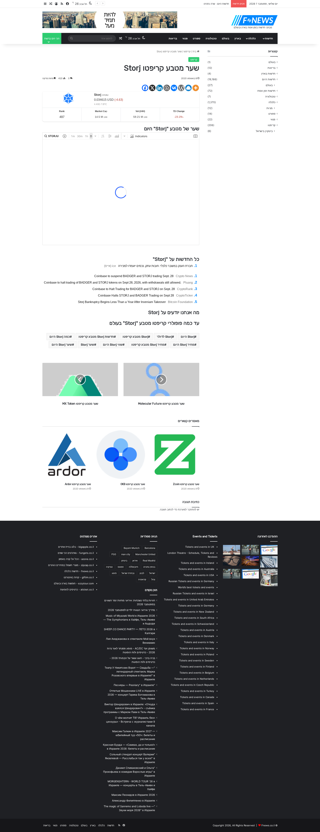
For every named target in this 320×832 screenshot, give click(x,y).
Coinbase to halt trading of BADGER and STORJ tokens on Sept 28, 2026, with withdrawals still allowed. (112, 282)
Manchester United (145, 554)
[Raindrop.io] (188, 88)
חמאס (121, 566)
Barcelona (150, 548)
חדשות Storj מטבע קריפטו (96, 336)
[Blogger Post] (167, 88)
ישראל (152, 573)
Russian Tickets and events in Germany (191, 581)
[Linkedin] (159, 88)
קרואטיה (142, 579)
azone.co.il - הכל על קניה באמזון (76, 559)
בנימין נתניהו (149, 566)
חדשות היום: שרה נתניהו (216, 3)
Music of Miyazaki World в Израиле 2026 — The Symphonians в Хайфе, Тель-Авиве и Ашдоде (129, 619)
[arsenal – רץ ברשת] (269, 577)
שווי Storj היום (113, 344)
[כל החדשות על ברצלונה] (250, 561)
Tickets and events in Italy (199, 642)
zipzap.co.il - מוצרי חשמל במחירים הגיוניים (71, 565)
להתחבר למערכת (187, 509)
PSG (113, 554)
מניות (269, 108)
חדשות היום (268, 79)
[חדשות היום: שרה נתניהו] (231, 550)
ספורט (196, 38)
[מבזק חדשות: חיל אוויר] (250, 574)
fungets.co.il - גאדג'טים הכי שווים (76, 552)
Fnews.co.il (268, 825)
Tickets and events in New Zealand (193, 611)
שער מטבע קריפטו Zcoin (186, 484)
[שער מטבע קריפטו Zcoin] (175, 454)
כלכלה (252, 38)
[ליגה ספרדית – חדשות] (250, 550)
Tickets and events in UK (199, 546)
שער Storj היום (62, 344)
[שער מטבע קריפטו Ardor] (66, 454)
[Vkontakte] (174, 88)
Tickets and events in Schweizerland (193, 623)
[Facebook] (145, 88)
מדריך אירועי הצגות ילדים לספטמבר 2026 (131, 610)
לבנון (142, 573)
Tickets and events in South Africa (194, 617)
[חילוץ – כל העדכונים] (269, 561)
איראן (135, 560)
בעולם (225, 38)
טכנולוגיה (211, 38)
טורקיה (109, 566)
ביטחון (124, 560)
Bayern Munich (131, 548)
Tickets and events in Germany (196, 605)
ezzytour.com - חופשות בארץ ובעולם (74, 583)
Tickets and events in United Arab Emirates (189, 599)
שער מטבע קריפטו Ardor (78, 484)
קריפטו (187, 51)
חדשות (269, 38)
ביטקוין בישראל (264, 131)
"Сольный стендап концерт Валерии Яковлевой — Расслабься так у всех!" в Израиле (130, 758)
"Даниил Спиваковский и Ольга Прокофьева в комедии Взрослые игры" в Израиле (129, 771)
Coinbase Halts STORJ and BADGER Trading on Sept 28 (136, 295)
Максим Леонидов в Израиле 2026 (133, 794)
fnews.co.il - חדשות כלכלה (79, 571)
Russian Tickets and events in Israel (193, 593)
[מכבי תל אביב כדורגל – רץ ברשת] (231, 574)
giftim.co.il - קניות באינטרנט (79, 577)
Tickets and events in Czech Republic (192, 684)
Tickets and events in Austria (197, 629)
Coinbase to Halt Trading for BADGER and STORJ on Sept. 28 (133, 289)
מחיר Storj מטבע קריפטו (147, 344)
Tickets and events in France (197, 709)
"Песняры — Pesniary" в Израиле (134, 685)
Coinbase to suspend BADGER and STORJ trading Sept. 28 (134, 276)
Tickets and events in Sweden (196, 660)
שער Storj (87, 344)
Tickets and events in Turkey (197, 690)
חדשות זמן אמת (266, 90)
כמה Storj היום (59, 336)
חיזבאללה (133, 566)
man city (125, 554)
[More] (195, 88)
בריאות (173, 38)
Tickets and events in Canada (197, 697)
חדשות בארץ (268, 73)
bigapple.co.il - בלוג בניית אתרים (76, 546)
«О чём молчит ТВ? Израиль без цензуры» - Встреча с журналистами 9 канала (130, 721)
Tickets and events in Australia (196, 568)
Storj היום (187, 336)
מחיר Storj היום (183, 344)
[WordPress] (181, 88)
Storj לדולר (164, 336)
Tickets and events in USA (199, 575)
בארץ (237, 38)
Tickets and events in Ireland (197, 562)
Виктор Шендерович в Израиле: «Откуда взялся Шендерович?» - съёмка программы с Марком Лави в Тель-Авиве (129, 708)
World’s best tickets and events (196, 587)
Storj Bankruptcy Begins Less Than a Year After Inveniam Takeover (122, 302)
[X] (152, 88)
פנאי (185, 38)
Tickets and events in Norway (197, 648)
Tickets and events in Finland (197, 666)
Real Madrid (149, 560)
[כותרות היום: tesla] (231, 561)
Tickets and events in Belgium (196, 672)
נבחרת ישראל (128, 573)
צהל (153, 579)
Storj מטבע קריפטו (135, 336)
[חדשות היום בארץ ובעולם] (254, 20)
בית (195, 51)
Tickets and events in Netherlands (194, 678)
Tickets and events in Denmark (196, 636)
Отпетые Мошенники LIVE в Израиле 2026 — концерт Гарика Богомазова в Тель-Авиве (131, 694)
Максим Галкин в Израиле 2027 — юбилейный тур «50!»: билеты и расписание (133, 735)
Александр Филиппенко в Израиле (133, 800)
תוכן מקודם (151, 590)
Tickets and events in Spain (198, 703)
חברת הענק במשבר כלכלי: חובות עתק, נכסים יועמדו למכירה (155, 265)
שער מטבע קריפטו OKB (133, 484)
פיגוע (114, 573)
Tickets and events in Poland (197, 654)
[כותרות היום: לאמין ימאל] (269, 550)
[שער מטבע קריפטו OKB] (120, 454)
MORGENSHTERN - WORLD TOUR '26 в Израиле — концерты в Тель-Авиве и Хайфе (131, 785)
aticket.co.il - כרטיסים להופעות (77, 589)
